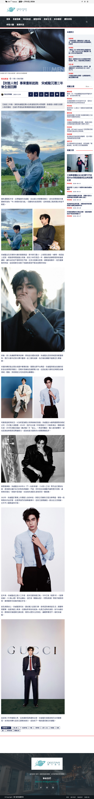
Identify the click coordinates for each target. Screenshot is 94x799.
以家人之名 (45, 727)
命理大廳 (71, 64)
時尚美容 (4, 79)
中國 (31, 727)
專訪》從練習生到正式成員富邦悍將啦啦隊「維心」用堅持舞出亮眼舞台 (80, 60)
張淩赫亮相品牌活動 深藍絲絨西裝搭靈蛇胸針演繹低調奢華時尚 (79, 205)
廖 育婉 (9, 94)
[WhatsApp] (41, 94)
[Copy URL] (62, 94)
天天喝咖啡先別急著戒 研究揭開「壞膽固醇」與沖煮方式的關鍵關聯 (79, 144)
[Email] (52, 94)
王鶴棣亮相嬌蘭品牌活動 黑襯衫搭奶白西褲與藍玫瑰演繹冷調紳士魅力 (79, 123)
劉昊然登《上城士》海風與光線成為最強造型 (79, 109)
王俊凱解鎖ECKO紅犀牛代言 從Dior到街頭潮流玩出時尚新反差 (79, 102)
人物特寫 (37, 727)
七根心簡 (14, 727)
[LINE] (57, 94)
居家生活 (69, 141)
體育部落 (71, 56)
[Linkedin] (46, 94)
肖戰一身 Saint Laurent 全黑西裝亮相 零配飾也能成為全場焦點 (80, 130)
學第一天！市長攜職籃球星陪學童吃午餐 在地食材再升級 (79, 95)
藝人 (3, 730)
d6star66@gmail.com (47, 782)
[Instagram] (84, 1)
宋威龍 (52, 727)
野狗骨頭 (9, 730)
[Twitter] (36, 94)
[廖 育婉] (2, 94)
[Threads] (87, 1)
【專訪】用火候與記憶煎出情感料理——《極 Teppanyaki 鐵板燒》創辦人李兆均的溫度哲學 (80, 51)
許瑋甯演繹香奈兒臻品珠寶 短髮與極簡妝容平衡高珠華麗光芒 (79, 213)
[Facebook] (82, 1)
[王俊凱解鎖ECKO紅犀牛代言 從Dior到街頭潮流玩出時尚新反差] (80, 163)
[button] (86, 22)
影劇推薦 (71, 38)
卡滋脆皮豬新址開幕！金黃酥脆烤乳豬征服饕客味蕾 (80, 76)
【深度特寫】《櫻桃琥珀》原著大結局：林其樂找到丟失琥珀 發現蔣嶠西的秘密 (80, 42)
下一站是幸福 (23, 727)
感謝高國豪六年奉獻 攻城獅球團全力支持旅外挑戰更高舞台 (80, 116)
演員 (58, 727)
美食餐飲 (71, 47)
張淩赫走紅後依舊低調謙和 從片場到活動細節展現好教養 (79, 137)
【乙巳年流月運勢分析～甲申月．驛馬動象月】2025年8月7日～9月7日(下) (80, 68)
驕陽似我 (16, 730)
